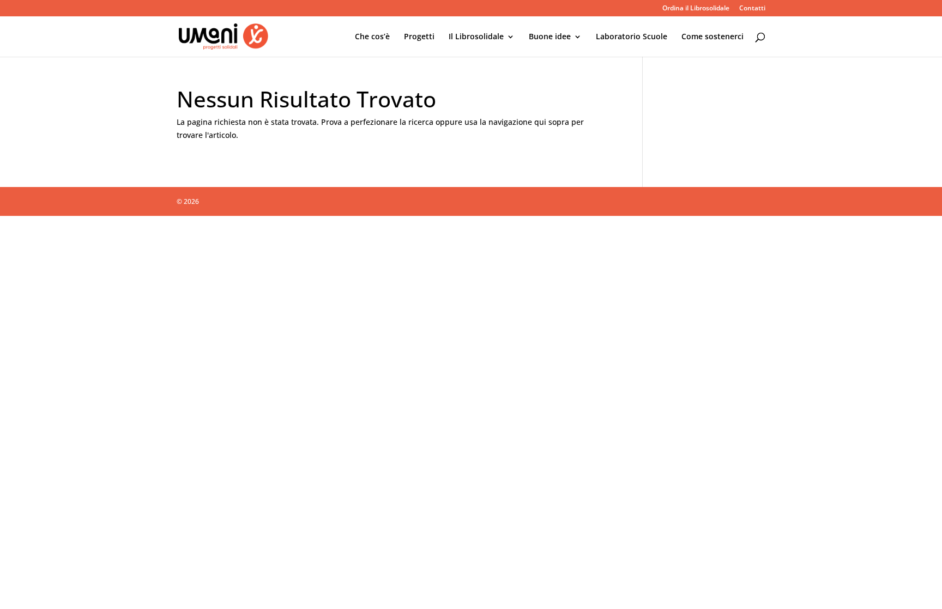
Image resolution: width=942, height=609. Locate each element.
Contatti (752, 9)
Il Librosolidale (476, 37)
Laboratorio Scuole (631, 37)
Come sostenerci (712, 37)
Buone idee (550, 37)
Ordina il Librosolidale (695, 9)
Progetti (419, 37)
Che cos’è (372, 37)
